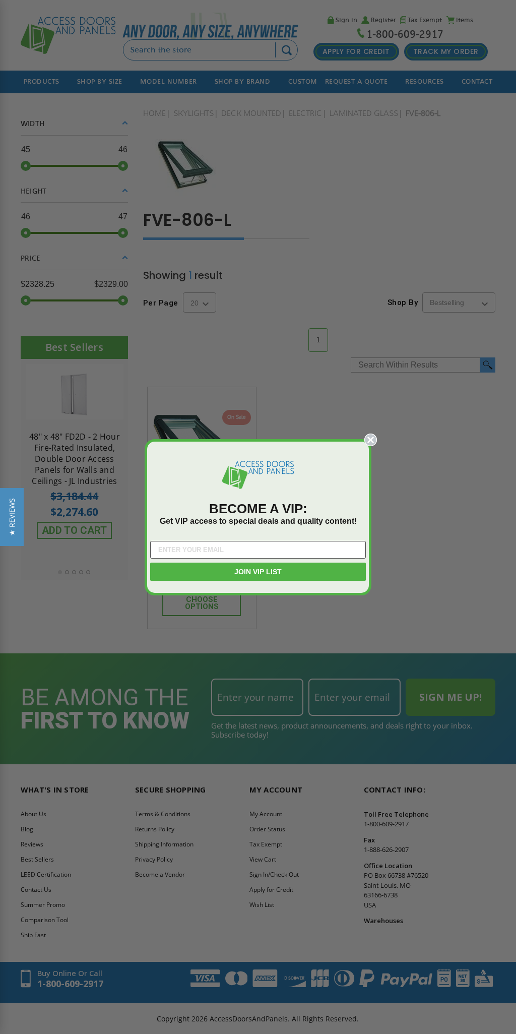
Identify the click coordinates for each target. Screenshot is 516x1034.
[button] (12, 517)
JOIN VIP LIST (258, 572)
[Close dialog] (370, 440)
